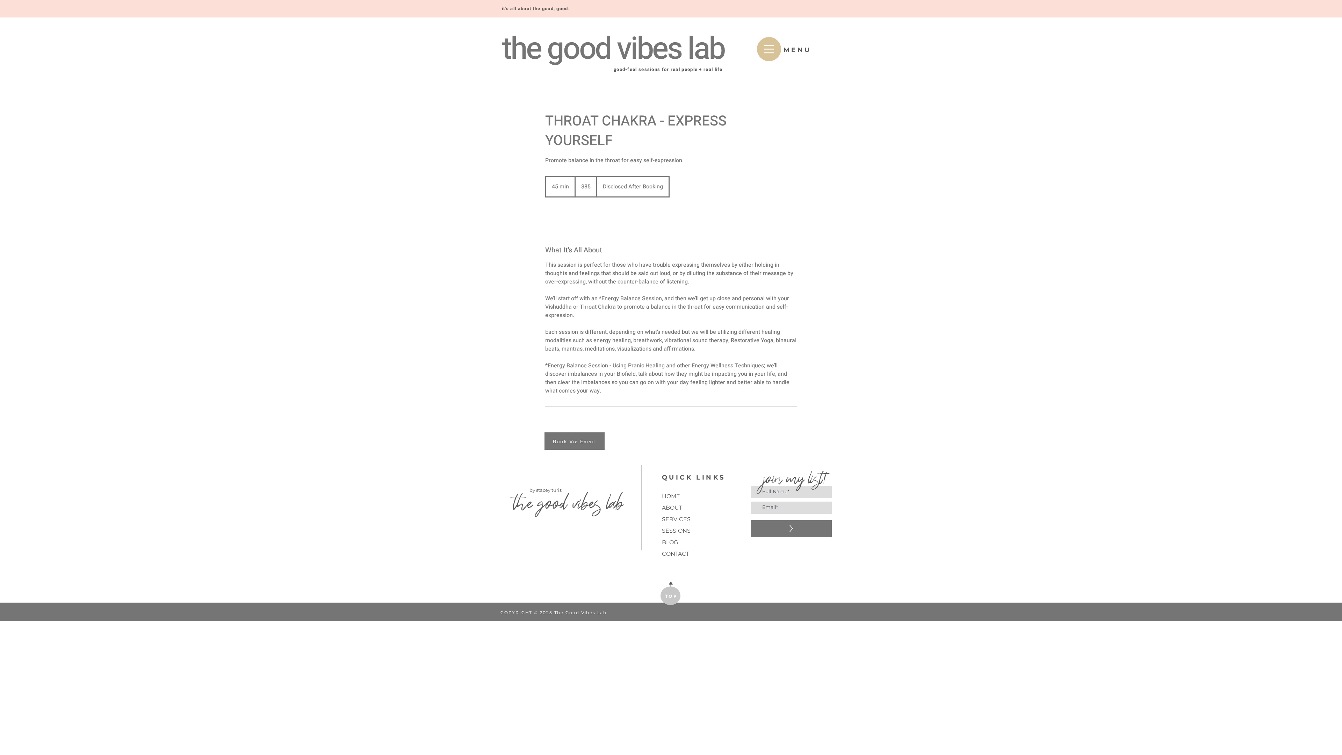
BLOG (670, 542)
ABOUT (672, 507)
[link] (568, 216)
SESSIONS (676, 530)
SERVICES (676, 519)
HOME (671, 496)
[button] (769, 49)
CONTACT (675, 554)
